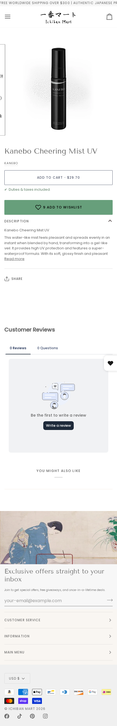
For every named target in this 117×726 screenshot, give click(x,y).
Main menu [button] (14, 652)
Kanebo (11, 163)
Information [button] (17, 636)
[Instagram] (45, 716)
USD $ (14, 678)
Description (16, 221)
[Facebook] (6, 716)
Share (17, 278)
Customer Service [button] (22, 620)
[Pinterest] (32, 716)
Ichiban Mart (22, 708)
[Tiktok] (19, 716)
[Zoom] (19, 128)
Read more (14, 258)
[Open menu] (7, 16)
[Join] (108, 600)
